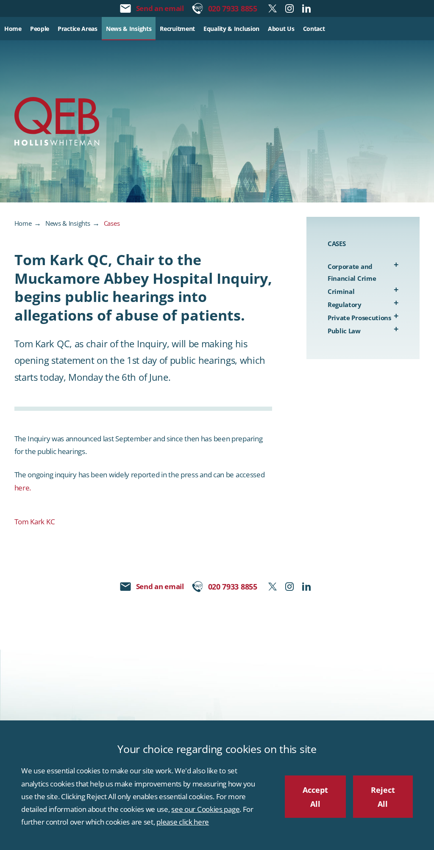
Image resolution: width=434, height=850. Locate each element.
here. (22, 488)
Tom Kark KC (34, 521)
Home (23, 223)
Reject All (383, 796)
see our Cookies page (205, 809)
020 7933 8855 (232, 8)
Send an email (160, 8)
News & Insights (67, 223)
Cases (112, 223)
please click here (182, 822)
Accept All (315, 796)
